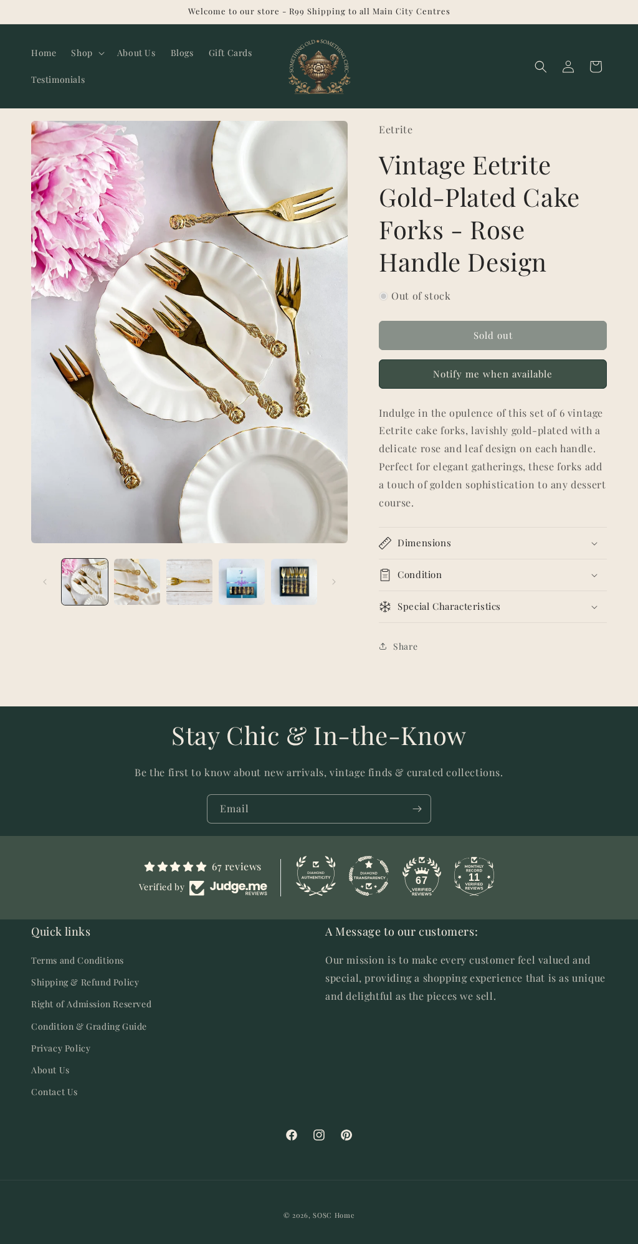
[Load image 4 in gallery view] (242, 582)
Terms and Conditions (77, 960)
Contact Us (54, 1092)
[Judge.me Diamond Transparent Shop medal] (369, 876)
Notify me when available (493, 374)
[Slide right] (334, 582)
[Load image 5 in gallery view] (294, 582)
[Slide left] (45, 582)
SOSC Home (334, 1215)
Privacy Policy (60, 1048)
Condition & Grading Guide (89, 1026)
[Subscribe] (417, 809)
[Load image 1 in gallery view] (85, 582)
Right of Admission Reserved (91, 1004)
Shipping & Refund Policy (85, 982)
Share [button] (405, 646)
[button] (86, 53)
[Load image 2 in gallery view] (137, 582)
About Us (50, 1070)
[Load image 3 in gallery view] (189, 582)
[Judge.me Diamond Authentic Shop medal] (316, 876)
